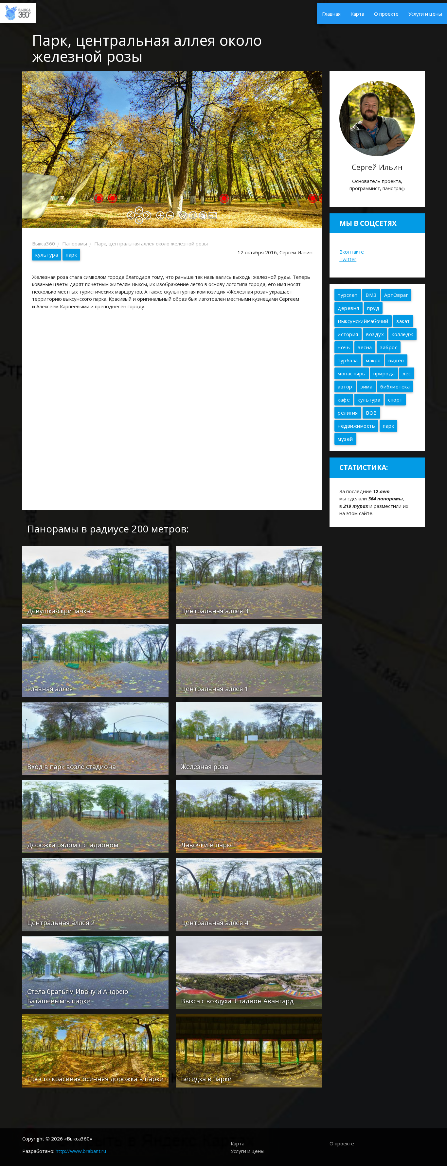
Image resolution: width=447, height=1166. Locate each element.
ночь (344, 347)
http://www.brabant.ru (81, 1151)
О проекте (386, 13)
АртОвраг (396, 295)
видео (396, 360)
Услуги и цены (425, 13)
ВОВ (371, 412)
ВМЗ (371, 295)
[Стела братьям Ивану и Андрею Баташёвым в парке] (95, 972)
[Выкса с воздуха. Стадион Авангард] (249, 972)
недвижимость (356, 425)
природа (384, 373)
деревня (348, 308)
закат (403, 321)
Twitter (347, 259)
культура (46, 254)
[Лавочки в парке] (249, 816)
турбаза (348, 360)
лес (406, 373)
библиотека (395, 386)
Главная (331, 13)
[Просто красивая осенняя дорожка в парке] (95, 1050)
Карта (357, 13)
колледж (402, 334)
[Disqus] (172, 411)
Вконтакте (351, 251)
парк (71, 254)
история (348, 334)
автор (345, 386)
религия (348, 412)
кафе (344, 399)
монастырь (352, 373)
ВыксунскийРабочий (363, 321)
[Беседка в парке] (249, 1050)
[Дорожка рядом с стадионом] (95, 816)
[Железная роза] (249, 738)
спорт (395, 399)
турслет (348, 295)
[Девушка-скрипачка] (95, 582)
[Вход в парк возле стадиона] (95, 738)
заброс (388, 347)
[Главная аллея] (95, 660)
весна (365, 347)
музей (345, 439)
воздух (375, 334)
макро (373, 360)
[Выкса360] (17, 12)
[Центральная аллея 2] (95, 894)
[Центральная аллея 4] (249, 894)
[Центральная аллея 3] (249, 582)
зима (366, 386)
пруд (373, 308)
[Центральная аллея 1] (249, 660)
